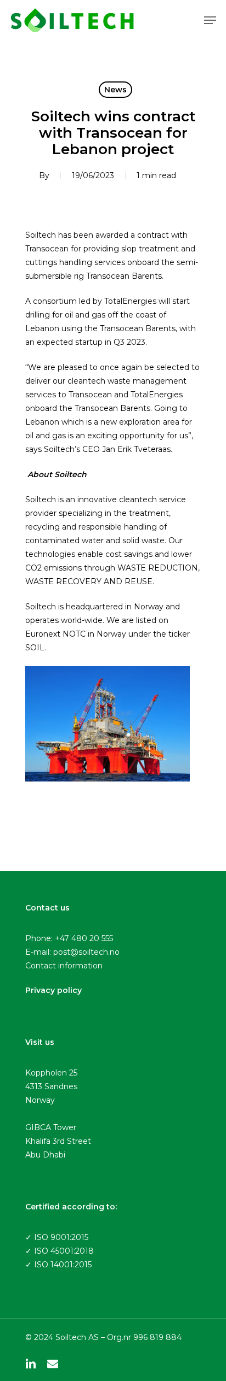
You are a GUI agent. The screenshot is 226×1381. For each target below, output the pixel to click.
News (115, 90)
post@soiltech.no (86, 952)
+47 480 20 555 (84, 938)
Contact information (64, 966)
